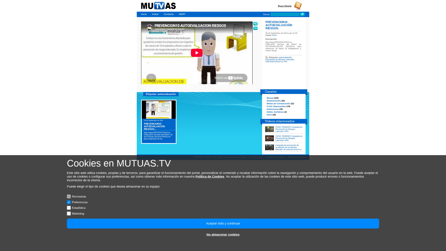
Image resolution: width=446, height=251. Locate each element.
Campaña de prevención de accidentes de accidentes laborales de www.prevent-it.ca (288, 147)
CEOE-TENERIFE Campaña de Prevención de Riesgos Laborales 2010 (288, 129)
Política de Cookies (209, 176)
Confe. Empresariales (276, 106)
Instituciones (273, 109)
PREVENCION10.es (274, 61)
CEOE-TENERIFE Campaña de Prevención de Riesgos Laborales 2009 (288, 138)
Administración (274, 101)
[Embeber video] (255, 28)
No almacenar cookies (223, 234)
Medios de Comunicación (278, 103)
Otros (274, 35)
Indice (155, 14)
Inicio (144, 14)
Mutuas (270, 98)
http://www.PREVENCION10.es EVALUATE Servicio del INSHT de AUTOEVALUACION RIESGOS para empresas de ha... (158, 135)
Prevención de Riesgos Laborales (280, 59)
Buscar (266, 14)
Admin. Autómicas (275, 112)
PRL (285, 61)
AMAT (182, 14)
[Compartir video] (255, 23)
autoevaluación (285, 57)
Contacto (169, 14)
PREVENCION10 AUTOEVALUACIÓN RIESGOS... (154, 126)
